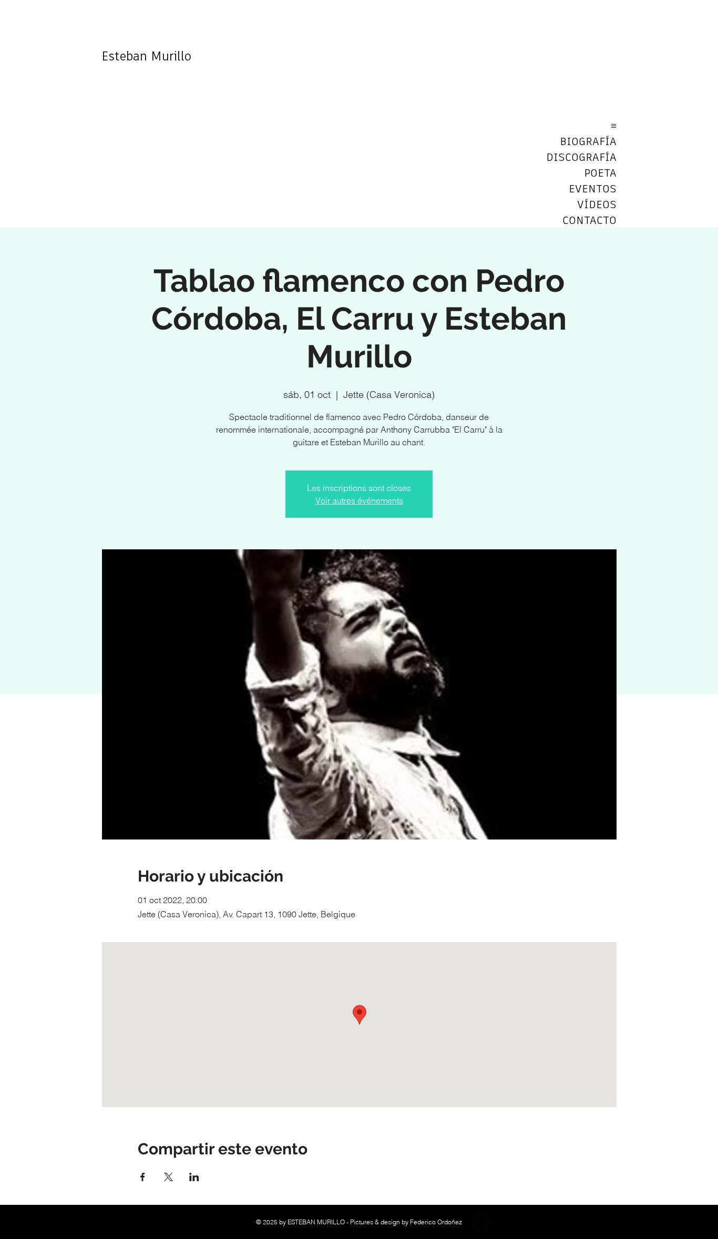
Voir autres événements (359, 500)
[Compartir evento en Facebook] (143, 1177)
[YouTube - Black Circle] (506, 1221)
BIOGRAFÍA (588, 142)
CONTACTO (589, 221)
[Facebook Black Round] (480, 1221)
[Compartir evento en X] (168, 1177)
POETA (600, 173)
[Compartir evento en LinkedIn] (194, 1177)
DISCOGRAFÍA (581, 157)
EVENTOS (593, 189)
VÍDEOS (597, 205)
